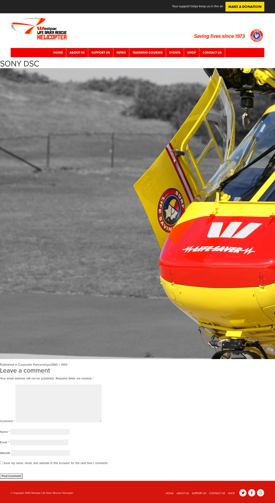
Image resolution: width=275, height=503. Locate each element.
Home (58, 52)
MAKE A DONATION (245, 6)
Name (5, 432)
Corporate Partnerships (34, 365)
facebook (251, 493)
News (121, 52)
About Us (77, 52)
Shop (191, 52)
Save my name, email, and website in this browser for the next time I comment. (56, 463)
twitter (243, 493)
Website (5, 453)
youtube (260, 493)
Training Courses (147, 52)
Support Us (100, 52)
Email (4, 442)
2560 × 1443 (58, 365)
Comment (7, 421)
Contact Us (212, 52)
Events (175, 52)
